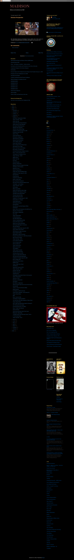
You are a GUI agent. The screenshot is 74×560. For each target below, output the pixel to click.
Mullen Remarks (16, 289)
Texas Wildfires (15, 248)
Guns (48, 179)
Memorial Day (49, 211)
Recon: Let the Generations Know (19, 152)
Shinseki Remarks (16, 162)
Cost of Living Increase (17, 242)
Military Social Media (16, 188)
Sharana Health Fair (16, 243)
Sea (47, 267)
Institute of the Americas (51, 499)
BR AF (48, 137)
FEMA (48, 171)
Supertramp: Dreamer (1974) (18, 267)
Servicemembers (50, 273)
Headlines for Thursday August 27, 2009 (20, 198)
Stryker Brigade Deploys (17, 232)
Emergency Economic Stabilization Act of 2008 (19, 73)
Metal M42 (49, 510)
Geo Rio (48, 495)
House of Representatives (51, 497)
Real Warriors (49, 114)
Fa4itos (48, 493)
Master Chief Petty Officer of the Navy (53, 209)
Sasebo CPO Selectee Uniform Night (19, 190)
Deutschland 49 (49, 489)
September (15, 115)
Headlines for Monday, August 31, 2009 (20, 130)
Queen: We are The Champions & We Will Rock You (22, 209)
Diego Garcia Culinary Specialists (19, 223)
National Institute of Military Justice (53, 518)
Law (47, 201)
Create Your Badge (49, 389)
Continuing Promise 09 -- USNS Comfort (54, 480)
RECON (48, 262)
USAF (48, 286)
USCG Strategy (13, 92)
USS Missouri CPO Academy (18, 166)
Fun (47, 175)
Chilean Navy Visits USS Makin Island (20, 171)
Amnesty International (51, 463)
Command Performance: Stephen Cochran (21, 151)
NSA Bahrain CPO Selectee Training (19, 191)
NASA (48, 226)
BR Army (48, 139)
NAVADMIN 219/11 (14, 86)
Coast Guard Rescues (17, 135)
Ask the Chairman (16, 309)
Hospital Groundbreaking (17, 177)
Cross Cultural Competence (18, 240)
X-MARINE (49, 548)
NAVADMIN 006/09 (14, 81)
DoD (47, 162)
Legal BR (48, 205)
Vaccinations (15, 281)
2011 (13, 105)
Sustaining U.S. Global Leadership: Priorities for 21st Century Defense (55, 68)
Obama (48, 239)
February (15, 327)
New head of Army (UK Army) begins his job (21, 182)
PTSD (48, 252)
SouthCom (49, 525)
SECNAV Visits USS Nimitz (17, 127)
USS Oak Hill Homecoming (18, 251)
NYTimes (48, 237)
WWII (48, 301)
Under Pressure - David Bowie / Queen (54, 346)
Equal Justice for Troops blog (59, 399)
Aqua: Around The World (17, 237)
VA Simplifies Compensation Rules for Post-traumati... (22, 275)
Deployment (49, 158)
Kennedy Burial (15, 174)
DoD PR (48, 164)
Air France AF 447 (50, 130)
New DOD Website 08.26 (17, 218)
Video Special (49, 296)
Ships (48, 275)
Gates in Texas (15, 133)
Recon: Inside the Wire (17, 297)
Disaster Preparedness (17, 169)
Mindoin (48, 514)
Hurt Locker (15, 213)
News (48, 235)
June (14, 321)
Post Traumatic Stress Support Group (53, 110)
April (14, 324)
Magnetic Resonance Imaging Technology (20, 165)
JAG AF (48, 186)
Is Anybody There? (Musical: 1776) (53, 335)
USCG (48, 288)
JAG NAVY (49, 190)
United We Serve (16, 273)
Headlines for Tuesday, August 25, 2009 (20, 257)
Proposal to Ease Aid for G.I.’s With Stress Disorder (22, 235)
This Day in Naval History (51, 531)
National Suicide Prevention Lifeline (53, 106)
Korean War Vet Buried (17, 143)
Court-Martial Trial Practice (51, 484)
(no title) (48, 436)
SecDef (48, 269)
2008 (13, 330)
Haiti (47, 181)
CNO (47, 149)
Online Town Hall (16, 121)
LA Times (48, 198)
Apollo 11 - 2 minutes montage (52, 412)
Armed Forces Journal (51, 468)
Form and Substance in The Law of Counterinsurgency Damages (53, 59)
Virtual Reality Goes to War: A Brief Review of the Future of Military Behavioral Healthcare (55, 28)
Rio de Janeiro (49, 266)
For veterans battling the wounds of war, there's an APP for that (54, 439)
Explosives (49, 169)
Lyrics (48, 207)
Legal (48, 203)
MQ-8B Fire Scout (16, 168)
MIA (47, 213)
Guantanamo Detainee (51, 177)
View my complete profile (55, 18)
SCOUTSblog (58, 401)
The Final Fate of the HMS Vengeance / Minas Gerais (22, 300)
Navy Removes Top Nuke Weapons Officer (20, 206)
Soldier (48, 277)
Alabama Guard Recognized (18, 140)
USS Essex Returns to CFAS (18, 253)
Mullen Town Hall (16, 158)
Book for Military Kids (17, 259)
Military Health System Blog (52, 218)
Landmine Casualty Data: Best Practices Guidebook (20, 77)
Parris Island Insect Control (18, 196)
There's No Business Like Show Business (54, 344)
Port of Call (49, 249)
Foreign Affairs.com (50, 173)
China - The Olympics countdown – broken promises (20, 64)
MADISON (19, 6)
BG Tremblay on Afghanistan (18, 212)
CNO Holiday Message (55, 414)
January (14, 328)
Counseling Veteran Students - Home (53, 96)
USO (47, 292)
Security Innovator (50, 523)
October (14, 113)
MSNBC (48, 222)
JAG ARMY (49, 188)
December (15, 110)
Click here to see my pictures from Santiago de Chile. (20, 100)
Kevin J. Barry (49, 506)
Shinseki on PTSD (16, 278)
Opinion (48, 241)
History (48, 183)
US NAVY (48, 540)
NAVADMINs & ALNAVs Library (52, 61)
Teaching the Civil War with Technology (54, 529)
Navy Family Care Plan (51, 63)
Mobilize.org (49, 516)
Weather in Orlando (50, 544)
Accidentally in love (50, 328)
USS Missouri (15, 265)
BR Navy (48, 141)
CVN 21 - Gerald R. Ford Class (52, 486)
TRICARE (48, 284)
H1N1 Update (15, 187)
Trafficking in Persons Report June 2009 (54, 75)
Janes (48, 192)
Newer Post (13, 52)
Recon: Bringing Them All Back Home (20, 144)
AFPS (48, 128)
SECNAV (48, 271)
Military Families (50, 215)
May (14, 322)
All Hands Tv (49, 132)
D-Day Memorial (16, 176)
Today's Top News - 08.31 (17, 119)
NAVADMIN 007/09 (14, 83)
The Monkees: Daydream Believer (19, 298)
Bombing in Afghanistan (17, 163)
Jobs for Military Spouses (17, 141)
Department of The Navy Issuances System (55, 53)
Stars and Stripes (50, 527)
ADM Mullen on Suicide (51, 407)
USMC (48, 290)
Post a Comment (15, 47)
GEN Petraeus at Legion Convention (19, 231)
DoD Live (48, 491)
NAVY (14, 295)
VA (47, 294)
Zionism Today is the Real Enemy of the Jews (19, 94)
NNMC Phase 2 (15, 157)
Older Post (40, 52)
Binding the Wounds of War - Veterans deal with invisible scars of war (54, 430)
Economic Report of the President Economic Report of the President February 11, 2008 (27, 71)
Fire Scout (15, 160)
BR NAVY (48, 474)
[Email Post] (32, 42)
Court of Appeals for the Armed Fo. (53, 482)
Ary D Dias (54, 17)
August (14, 116)
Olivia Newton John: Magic (18, 146)
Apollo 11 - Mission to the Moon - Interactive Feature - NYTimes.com (55, 466)
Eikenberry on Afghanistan (17, 279)
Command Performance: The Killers (19, 306)
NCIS (48, 233)
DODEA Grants (15, 262)
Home (27, 52)
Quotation (48, 256)
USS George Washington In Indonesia (20, 224)
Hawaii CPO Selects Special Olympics (20, 122)
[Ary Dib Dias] (50, 388)
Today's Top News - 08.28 (17, 155)
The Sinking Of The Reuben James (53, 342)
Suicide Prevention (50, 281)
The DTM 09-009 (50, 70)
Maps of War (49, 508)
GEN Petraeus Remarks (17, 202)
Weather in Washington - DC (52, 546)
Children (48, 143)
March (14, 325)
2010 (13, 107)
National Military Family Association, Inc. (54, 104)
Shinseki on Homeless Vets (18, 210)
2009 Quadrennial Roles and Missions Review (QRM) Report (22, 60)
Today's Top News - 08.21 (17, 317)
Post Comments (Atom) (29, 55)
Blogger (43, 557)
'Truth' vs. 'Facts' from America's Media (20, 287)
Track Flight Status (50, 535)
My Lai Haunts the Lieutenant (18, 180)
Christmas (48, 145)
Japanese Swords (50, 503)
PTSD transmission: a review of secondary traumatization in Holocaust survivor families (55, 453)
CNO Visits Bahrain (16, 226)
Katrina (48, 194)
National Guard (49, 228)
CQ (47, 156)
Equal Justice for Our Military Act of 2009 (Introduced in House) (54, 56)
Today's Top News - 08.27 (17, 185)
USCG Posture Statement (15, 90)
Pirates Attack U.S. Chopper (18, 199)
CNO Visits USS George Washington (19, 256)
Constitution (49, 152)
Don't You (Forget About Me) (52, 332)
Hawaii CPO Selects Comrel (18, 221)
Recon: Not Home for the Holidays (19, 147)
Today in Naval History (17, 215)
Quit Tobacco (49, 112)
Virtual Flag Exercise (16, 201)
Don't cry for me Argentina (51, 330)
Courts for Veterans (50, 154)
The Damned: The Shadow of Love (19, 154)
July (14, 319)
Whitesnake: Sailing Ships (17, 312)
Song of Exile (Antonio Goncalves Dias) (54, 340)
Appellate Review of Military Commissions (54, 51)
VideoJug (48, 542)
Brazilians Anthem (50, 476)
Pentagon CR (49, 245)
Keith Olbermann (50, 196)
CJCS (48, 147)
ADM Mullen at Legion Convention (19, 234)
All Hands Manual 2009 (15, 62)
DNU (47, 160)
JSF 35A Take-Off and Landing (18, 304)
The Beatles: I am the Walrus (18, 184)
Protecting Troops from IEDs (18, 132)
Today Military (49, 533)
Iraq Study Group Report (15, 75)
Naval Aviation (49, 230)
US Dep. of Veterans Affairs (52, 538)
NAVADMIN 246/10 (14, 88)
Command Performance (51, 150)
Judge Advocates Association (52, 504)
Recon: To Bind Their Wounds (18, 308)
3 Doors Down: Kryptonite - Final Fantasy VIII (21, 292)
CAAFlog (48, 478)
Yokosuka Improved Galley (18, 195)
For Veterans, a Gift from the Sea (19, 290)
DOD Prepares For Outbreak (18, 138)
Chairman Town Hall (16, 270)
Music (48, 224)
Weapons (48, 298)
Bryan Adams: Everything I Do (18, 149)
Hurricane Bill (15, 286)
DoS (47, 166)
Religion (48, 264)
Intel (47, 184)
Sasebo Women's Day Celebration (19, 124)
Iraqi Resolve (15, 207)
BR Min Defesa (49, 472)
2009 (13, 109)
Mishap (48, 220)
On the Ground (49, 520)
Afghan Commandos (16, 246)
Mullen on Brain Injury (17, 179)
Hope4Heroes (49, 100)
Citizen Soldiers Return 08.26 (18, 229)
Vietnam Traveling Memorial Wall (19, 220)
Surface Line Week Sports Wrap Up (19, 254)
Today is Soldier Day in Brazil (18, 264)
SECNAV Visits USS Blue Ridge (18, 129)
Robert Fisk (49, 521)
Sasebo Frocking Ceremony (52, 420)
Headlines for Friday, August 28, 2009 (20, 173)
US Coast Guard (50, 537)
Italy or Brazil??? (50, 501)
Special (48, 279)
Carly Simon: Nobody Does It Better (19, 118)
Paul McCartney (49, 243)
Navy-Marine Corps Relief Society (53, 108)
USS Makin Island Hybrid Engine (19, 193)
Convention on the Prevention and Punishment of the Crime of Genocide (24, 66)
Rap (47, 260)
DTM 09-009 (13, 69)
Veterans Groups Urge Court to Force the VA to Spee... (23, 284)
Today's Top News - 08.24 (17, 268)
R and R (48, 258)
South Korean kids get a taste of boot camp (21, 311)
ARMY (48, 135)
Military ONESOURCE (51, 512)
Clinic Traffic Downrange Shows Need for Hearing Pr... (23, 303)
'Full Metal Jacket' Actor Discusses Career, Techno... (22, 314)
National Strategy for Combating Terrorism (18, 79)
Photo (48, 247)
